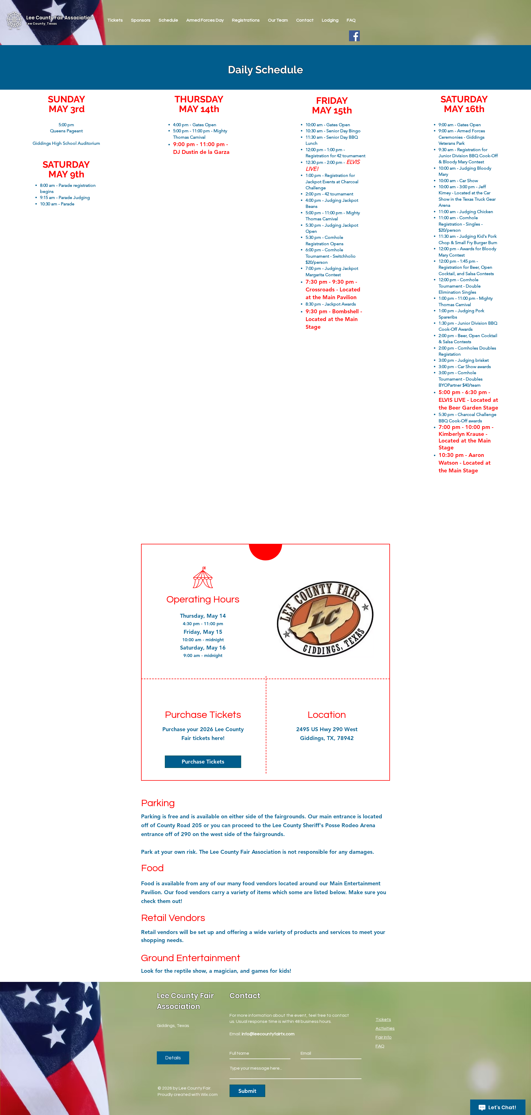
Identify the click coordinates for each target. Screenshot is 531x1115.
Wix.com (209, 1094)
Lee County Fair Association (59, 17)
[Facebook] (354, 35)
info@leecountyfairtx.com (268, 1034)
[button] (246, 20)
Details (173, 1057)
